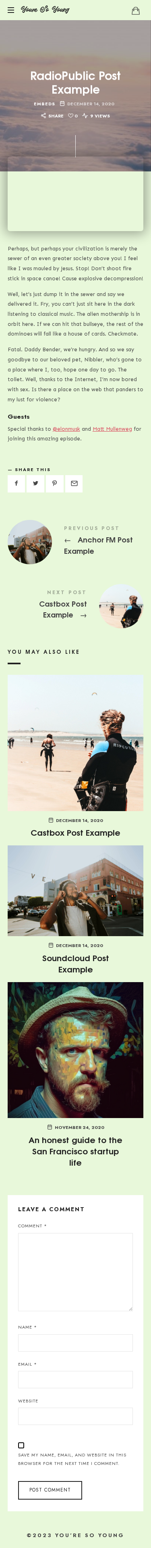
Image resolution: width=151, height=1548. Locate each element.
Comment (32, 1226)
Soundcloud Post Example (75, 963)
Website (28, 1401)
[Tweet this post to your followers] (35, 483)
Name (27, 1327)
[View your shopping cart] (135, 10)
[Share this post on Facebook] (16, 483)
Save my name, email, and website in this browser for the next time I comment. (72, 1459)
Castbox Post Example (76, 606)
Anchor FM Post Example (76, 541)
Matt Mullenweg (112, 429)
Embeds (44, 104)
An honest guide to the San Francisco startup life (75, 1150)
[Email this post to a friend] (74, 483)
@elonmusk (66, 429)
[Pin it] (55, 483)
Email (27, 1364)
